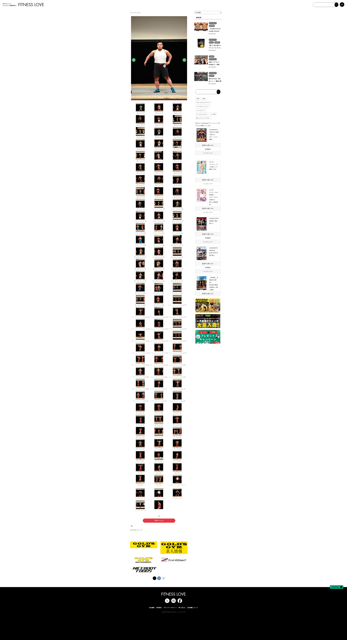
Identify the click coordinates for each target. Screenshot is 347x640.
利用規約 (159, 607)
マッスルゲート (200, 110)
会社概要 (152, 607)
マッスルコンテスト (202, 114)
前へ (133, 63)
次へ (184, 63)
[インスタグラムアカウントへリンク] (173, 602)
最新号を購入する (208, 145)
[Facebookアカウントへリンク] (180, 602)
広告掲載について (192, 607)
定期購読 (208, 149)
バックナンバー (208, 153)
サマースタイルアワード (203, 102)
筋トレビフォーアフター (203, 118)
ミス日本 (213, 114)
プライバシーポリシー (170, 607)
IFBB (197, 98)
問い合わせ (182, 607)
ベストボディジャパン (202, 106)
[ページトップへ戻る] (336, 588)
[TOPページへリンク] (23, 4)
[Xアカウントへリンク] (167, 602)
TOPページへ (159, 520)
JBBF (203, 98)
